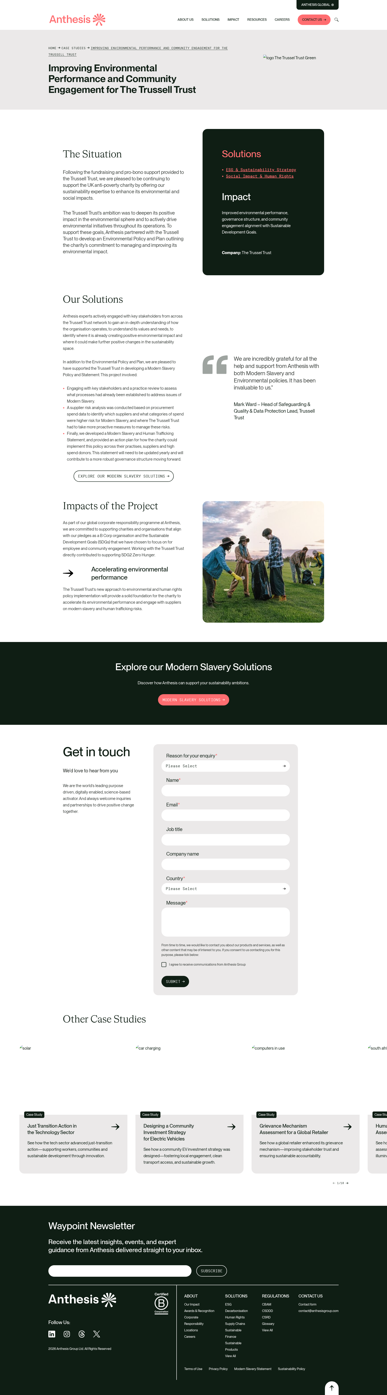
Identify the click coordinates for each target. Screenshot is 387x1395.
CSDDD (267, 1311)
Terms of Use (193, 1369)
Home (52, 48)
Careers (282, 20)
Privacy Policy (218, 1369)
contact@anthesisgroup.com (319, 1311)
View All (230, 1356)
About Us (186, 20)
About (191, 1296)
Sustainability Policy (291, 1369)
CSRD (266, 1317)
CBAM (266, 1304)
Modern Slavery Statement (253, 1369)
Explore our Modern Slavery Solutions (121, 476)
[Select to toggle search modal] (337, 20)
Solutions (211, 20)
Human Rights (235, 1317)
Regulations (275, 1296)
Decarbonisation (236, 1311)
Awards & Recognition (199, 1311)
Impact (233, 20)
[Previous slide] (347, 1183)
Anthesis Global (315, 4)
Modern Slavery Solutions (191, 700)
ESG (228, 1304)
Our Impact (192, 1304)
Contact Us (312, 20)
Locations (191, 1330)
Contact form (307, 1304)
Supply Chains (235, 1324)
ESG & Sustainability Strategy (261, 169)
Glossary (268, 1324)
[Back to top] (332, 1388)
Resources (257, 20)
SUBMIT (173, 981)
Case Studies (73, 48)
